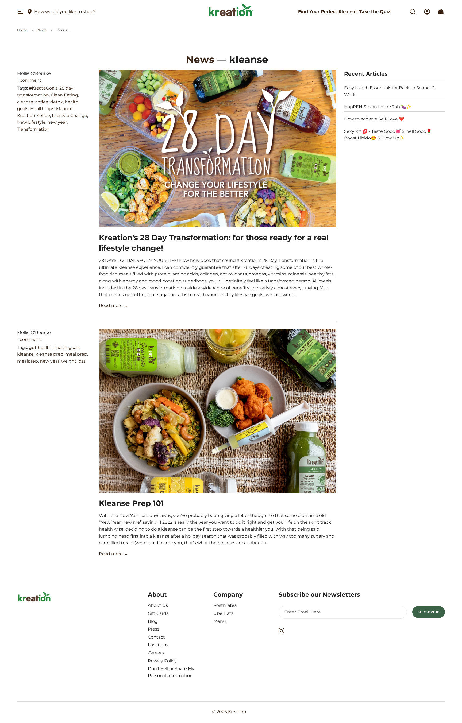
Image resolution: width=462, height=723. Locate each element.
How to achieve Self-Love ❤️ (374, 119)
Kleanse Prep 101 (131, 503)
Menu (219, 621)
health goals (66, 347)
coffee (41, 101)
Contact (156, 637)
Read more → (113, 305)
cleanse (25, 101)
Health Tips (42, 108)
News (42, 30)
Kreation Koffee (33, 115)
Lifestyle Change (69, 115)
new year (57, 122)
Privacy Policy (162, 660)
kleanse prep (49, 354)
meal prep (76, 354)
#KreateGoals (43, 88)
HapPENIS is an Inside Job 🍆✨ (378, 106)
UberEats (223, 613)
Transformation (33, 129)
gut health (40, 347)
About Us (158, 605)
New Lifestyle (31, 122)
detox (56, 101)
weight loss (73, 361)
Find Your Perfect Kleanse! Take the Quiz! (345, 11)
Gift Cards (158, 613)
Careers (156, 652)
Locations (158, 644)
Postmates (225, 605)
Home (22, 30)
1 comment (29, 80)
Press (153, 629)
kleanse (64, 108)
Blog (153, 621)
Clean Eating (64, 95)
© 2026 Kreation (229, 711)
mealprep (27, 361)
